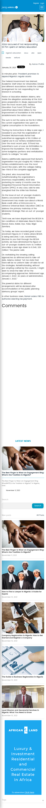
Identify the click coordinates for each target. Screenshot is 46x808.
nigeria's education (13, 53)
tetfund (17, 58)
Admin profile (38, 64)
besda (8, 58)
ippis (39, 53)
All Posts (40, 515)
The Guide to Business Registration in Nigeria (22, 677)
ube (32, 53)
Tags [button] (4, 800)
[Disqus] (23, 341)
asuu (26, 53)
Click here (29, 792)
